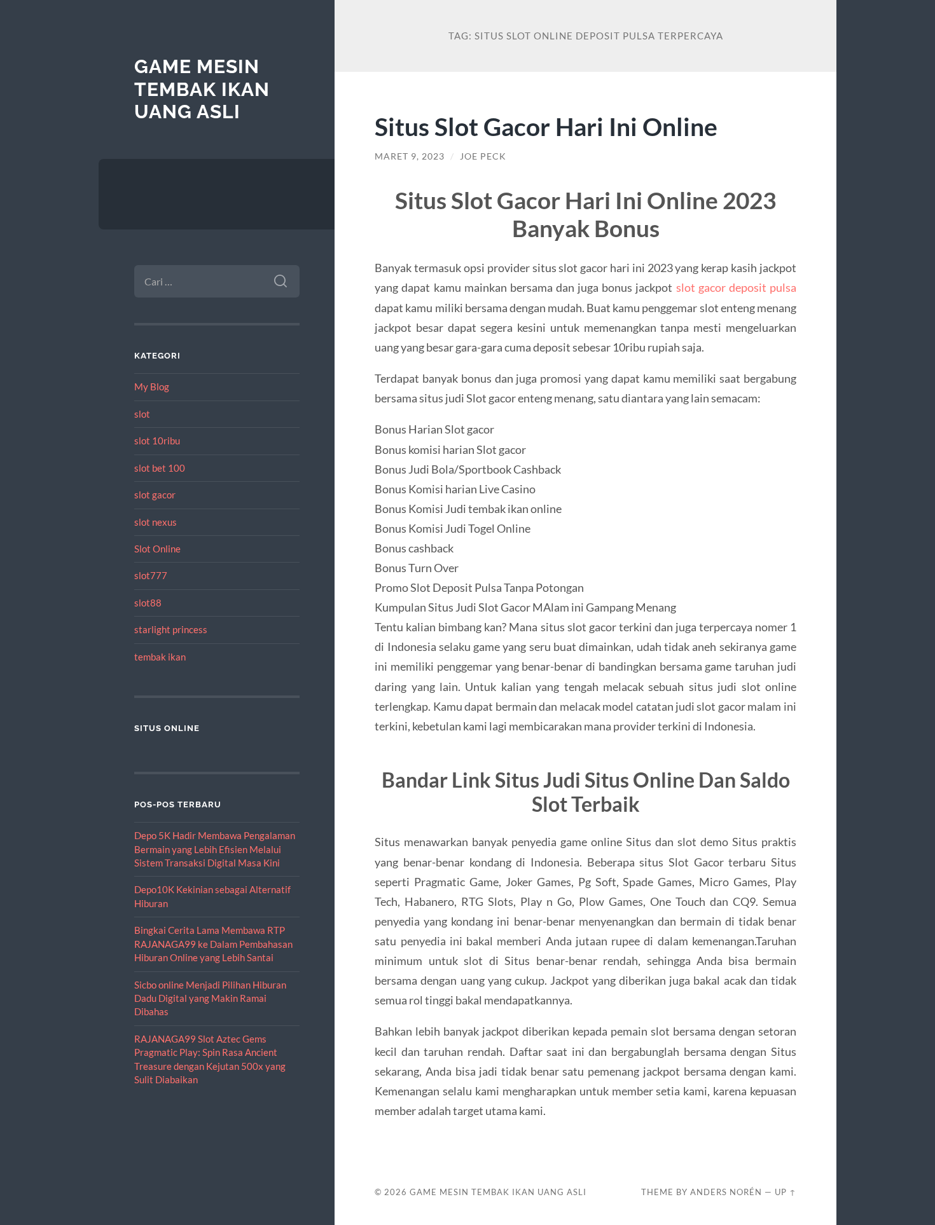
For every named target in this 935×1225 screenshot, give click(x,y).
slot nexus (155, 522)
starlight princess (170, 629)
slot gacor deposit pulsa (736, 287)
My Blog (151, 386)
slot (142, 414)
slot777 (150, 575)
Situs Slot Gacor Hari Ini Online (546, 126)
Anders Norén (726, 1192)
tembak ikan (160, 656)
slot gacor (155, 494)
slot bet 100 (159, 468)
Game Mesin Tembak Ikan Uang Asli (202, 89)
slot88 (148, 602)
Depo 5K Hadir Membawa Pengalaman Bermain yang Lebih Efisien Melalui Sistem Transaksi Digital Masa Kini (214, 849)
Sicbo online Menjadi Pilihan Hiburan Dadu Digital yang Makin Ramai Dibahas (210, 998)
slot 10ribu (157, 440)
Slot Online (157, 548)
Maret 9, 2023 (410, 156)
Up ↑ (785, 1192)
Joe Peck (483, 156)
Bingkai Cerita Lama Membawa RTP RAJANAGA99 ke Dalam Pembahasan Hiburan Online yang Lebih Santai (213, 943)
